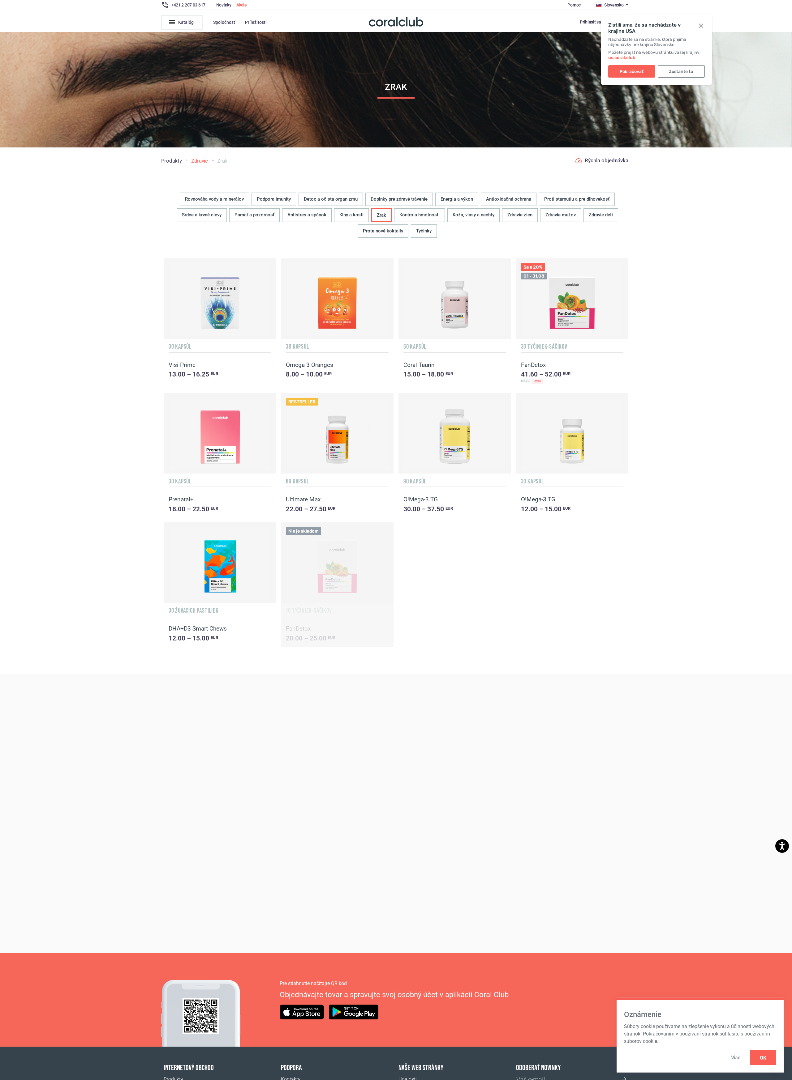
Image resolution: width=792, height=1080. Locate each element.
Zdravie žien (519, 215)
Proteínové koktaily (383, 231)
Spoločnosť (224, 22)
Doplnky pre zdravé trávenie (399, 199)
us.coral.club (621, 57)
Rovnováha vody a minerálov (214, 199)
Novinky (223, 5)
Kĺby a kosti (351, 215)
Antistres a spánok (306, 215)
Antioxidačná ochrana (508, 199)
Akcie (241, 5)
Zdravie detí (601, 215)
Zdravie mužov (560, 215)
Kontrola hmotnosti (419, 215)
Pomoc (574, 4)
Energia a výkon (457, 199)
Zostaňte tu (681, 71)
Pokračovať (632, 71)
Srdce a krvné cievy (202, 215)
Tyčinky (424, 231)
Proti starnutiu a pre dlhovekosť (576, 199)
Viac (735, 1058)
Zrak (381, 215)
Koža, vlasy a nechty (473, 215)
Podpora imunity (274, 199)
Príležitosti (256, 22)
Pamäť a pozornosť (254, 215)
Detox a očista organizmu (331, 199)
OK (763, 1058)
